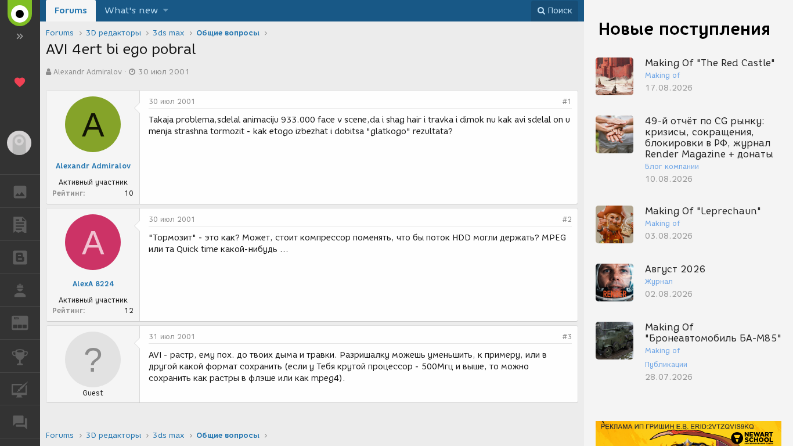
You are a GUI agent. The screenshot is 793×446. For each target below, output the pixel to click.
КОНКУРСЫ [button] (20, 356)
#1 (567, 101)
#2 (567, 219)
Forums (71, 10)
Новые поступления (684, 29)
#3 (567, 336)
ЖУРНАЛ (27, 322)
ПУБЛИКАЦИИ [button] (20, 224)
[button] (165, 10)
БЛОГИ (20, 257)
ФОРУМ (20, 421)
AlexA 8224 (93, 283)
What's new (131, 10)
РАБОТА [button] (20, 290)
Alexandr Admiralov (87, 71)
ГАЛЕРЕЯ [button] (20, 191)
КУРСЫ (20, 389)
